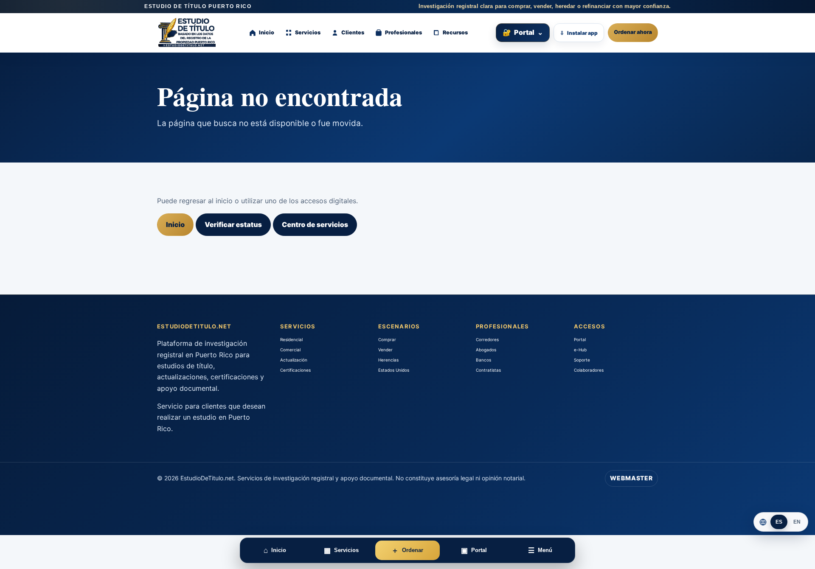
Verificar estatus (233, 224)
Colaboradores (589, 370)
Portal (523, 32)
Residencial (291, 339)
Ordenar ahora (633, 32)
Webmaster (631, 478)
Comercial (290, 349)
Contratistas (488, 370)
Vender (385, 349)
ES (779, 522)
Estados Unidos (393, 370)
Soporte (582, 359)
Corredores (487, 339)
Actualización (293, 359)
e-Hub (580, 349)
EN (797, 522)
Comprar (387, 339)
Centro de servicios (315, 224)
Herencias (388, 359)
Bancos (483, 359)
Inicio (175, 224)
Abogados (486, 349)
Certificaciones (295, 370)
